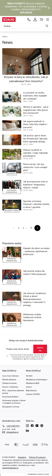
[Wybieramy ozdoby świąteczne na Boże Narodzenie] (11, 318)
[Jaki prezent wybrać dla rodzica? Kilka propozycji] (11, 275)
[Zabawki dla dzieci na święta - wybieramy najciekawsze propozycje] (11, 253)
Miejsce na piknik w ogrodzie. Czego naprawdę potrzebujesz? (35, 153)
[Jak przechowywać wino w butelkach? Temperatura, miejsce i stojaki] (11, 185)
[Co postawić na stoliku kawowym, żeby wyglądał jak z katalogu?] (11, 97)
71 (31, 228)
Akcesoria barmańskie (11, 191)
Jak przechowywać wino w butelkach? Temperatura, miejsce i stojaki (35, 184)
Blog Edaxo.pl (31, 390)
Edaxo (4, 36)
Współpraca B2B (32, 383)
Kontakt (29, 376)
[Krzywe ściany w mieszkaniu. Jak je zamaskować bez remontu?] (26, 61)
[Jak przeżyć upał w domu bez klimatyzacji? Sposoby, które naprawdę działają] (11, 140)
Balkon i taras (11, 210)
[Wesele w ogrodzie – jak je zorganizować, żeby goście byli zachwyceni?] (11, 111)
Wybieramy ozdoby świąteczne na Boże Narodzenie (32, 317)
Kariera (29, 387)
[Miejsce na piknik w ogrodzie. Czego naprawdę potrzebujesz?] (11, 154)
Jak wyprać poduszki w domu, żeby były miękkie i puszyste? (35, 124)
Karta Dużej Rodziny (10, 397)
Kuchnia (12, 173)
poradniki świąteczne (12, 259)
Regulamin (22, 457)
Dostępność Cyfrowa (10, 407)
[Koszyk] (41, 19)
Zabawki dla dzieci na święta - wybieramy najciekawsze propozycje (36, 251)
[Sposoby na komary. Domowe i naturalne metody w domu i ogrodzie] (11, 205)
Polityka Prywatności (37, 457)
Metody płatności (9, 379)
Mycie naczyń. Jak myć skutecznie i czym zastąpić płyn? (35, 167)
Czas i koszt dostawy (10, 376)
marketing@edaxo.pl (10, 468)
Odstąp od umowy (9, 383)
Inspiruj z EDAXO (33, 394)
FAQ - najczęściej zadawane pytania (13, 391)
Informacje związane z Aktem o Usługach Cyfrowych (14, 401)
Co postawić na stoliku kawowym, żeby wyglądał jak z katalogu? (35, 95)
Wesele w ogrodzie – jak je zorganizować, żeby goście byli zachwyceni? (35, 110)
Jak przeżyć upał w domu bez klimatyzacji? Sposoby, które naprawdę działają (35, 138)
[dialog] (38, 474)
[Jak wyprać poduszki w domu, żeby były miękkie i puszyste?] (11, 125)
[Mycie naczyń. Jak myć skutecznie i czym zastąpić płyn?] (11, 168)
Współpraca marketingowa (36, 379)
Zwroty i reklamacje (10, 387)
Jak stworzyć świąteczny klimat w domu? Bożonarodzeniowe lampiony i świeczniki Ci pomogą (34, 299)
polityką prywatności (36, 359)
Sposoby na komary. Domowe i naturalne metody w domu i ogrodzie (36, 204)
